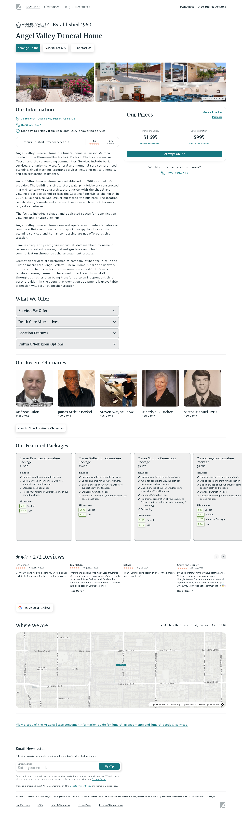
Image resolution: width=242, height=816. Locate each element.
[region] (121, 670)
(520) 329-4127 (31, 125)
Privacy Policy (99, 779)
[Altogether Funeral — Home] (19, 7)
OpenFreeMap (173, 704)
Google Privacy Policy (80, 786)
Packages (217, 117)
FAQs (40, 805)
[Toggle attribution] (223, 704)
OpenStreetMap (213, 704)
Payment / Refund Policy (111, 805)
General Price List (212, 112)
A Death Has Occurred (212, 7)
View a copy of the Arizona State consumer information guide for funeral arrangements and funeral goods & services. (102, 725)
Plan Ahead (187, 7)
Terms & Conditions (60, 805)
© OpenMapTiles (188, 704)
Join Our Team (23, 805)
